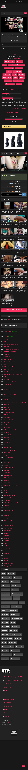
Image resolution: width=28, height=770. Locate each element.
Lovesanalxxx (16, 58)
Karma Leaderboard (9, 713)
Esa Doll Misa (6, 553)
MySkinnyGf (6, 515)
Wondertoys (5, 658)
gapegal (5, 455)
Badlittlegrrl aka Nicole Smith (10, 429)
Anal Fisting (11, 573)
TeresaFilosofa (7, 548)
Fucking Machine (17, 606)
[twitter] (9, 722)
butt (15, 74)
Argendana (6, 346)
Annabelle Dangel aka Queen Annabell (12, 374)
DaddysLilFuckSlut (8, 525)
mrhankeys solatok (19, 80)
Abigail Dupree (7, 427)
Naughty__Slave (7, 331)
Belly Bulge (5, 581)
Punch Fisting (14, 630)
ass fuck (9, 71)
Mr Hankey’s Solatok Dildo (11, 112)
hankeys (22, 74)
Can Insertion (6, 585)
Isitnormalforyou (7, 508)
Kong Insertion (6, 618)
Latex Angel (6, 414)
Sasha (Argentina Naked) (9, 382)
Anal (4, 573)
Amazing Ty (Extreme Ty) (9, 351)
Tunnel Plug (5, 650)
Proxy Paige (6, 555)
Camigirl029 (6, 409)
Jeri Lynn (5, 336)
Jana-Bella (6, 460)
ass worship (18, 71)
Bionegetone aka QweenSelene (11, 344)
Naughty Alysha (7, 518)
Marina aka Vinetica (8, 445)
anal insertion (21, 64)
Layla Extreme (7, 530)
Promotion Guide (8, 706)
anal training (19, 68)
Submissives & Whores (8, 646)
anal (5, 64)
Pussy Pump (5, 634)
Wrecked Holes (16, 658)
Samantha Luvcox (7, 475)
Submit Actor (7, 716)
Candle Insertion (16, 585)
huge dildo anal (7, 77)
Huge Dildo (5, 614)
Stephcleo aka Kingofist (9, 361)
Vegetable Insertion (7, 654)
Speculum (19, 638)
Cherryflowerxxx (7, 505)
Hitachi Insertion (13, 610)
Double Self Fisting (18, 593)
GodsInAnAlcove (7, 528)
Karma (6, 709)
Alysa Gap (6, 477)
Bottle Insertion (15, 581)
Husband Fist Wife (8, 457)
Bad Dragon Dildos (7, 577)
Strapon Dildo (13, 642)
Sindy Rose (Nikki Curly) (9, 394)
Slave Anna (6, 334)
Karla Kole (6, 470)
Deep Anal (16, 589)
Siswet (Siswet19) (7, 369)
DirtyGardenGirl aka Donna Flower (11, 349)
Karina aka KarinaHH (8, 510)
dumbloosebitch (7, 500)
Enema (17, 598)
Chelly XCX (6, 354)
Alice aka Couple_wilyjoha (10, 450)
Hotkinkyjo (6, 376)
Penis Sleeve (6, 626)
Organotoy (5, 622)
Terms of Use (7, 683)
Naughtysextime (7, 339)
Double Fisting (6, 593)
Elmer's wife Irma (7, 359)
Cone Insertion (6, 589)
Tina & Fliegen (7, 397)
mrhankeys (8, 80)
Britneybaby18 (7, 523)
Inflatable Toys (15, 614)
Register (21, 1)
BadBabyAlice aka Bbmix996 (10, 503)
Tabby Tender (6, 417)
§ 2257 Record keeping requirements (13, 680)
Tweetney (5, 490)
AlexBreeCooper (7, 520)
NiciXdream (6, 487)
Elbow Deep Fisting (7, 598)
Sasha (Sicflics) (7, 384)
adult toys (20, 61)
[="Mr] (14, 148)
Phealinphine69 (7, 566)
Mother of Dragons (8, 563)
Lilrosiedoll (6, 535)
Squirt (4, 642)
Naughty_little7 (7, 472)
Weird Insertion (19, 654)
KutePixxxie (6, 545)
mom (16, 77)
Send (24, 194)
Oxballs (13, 622)
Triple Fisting (20, 646)
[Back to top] (23, 766)
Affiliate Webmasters (9, 699)
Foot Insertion (6, 606)
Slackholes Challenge (7, 638)
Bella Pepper (6, 452)
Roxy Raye (6, 392)
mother (22, 77)
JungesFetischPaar (8, 467)
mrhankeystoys (10, 83)
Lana (16, 54)
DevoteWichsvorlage (8, 412)
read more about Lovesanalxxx (19, 108)
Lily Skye (5, 424)
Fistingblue (6, 480)
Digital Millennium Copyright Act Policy (13, 676)
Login (16, 1)
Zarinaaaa (6, 550)
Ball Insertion (18, 577)
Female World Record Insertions (10, 602)
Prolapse (5, 630)
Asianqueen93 (7, 497)
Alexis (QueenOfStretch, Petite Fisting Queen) (14, 402)
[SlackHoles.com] (11, 7)
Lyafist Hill (6, 407)
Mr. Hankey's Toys (10, 61)
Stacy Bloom (6, 371)
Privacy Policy (7, 687)
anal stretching (9, 68)
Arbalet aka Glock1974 (9, 495)
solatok (19, 83)
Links (5, 690)
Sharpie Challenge (17, 634)
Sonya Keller (6, 540)
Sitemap (6, 694)
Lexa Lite (5, 533)
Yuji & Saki (6, 422)
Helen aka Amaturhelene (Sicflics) (11, 387)
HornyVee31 (6, 356)
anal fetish (12, 64)
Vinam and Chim (7, 447)
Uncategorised (16, 650)
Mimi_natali (6, 462)
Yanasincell (6, 399)
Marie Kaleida (6, 379)
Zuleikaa (5, 558)
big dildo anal (7, 74)
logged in (9, 319)
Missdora (5, 341)
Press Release (7, 702)
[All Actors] (26, 153)
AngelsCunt (6, 404)
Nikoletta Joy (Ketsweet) (9, 434)
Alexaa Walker (7, 329)
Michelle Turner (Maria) (9, 366)
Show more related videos (14, 309)
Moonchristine (6, 432)
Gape (4, 610)
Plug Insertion (16, 626)
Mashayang (6, 513)
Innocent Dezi (6, 389)
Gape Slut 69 (6, 442)
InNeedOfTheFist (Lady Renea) (11, 485)
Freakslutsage (7, 482)
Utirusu (5, 543)
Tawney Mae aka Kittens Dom (10, 439)
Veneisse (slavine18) (8, 419)
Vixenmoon (6, 437)
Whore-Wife (6, 465)
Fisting (22, 602)
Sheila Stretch (6, 560)
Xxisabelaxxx (6, 492)
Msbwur (5, 364)
